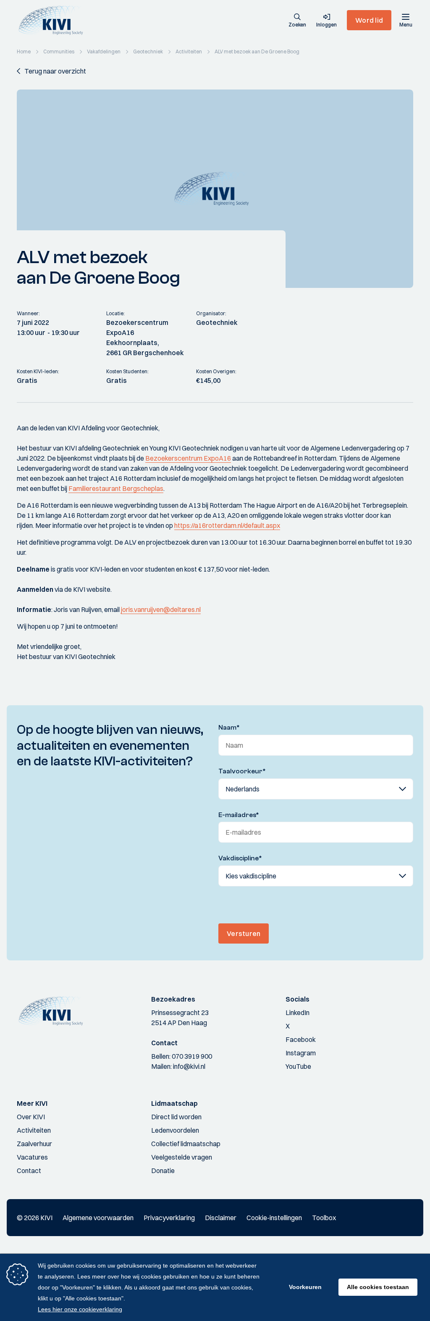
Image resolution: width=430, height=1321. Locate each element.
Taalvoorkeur (242, 771)
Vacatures (32, 1157)
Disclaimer (220, 1217)
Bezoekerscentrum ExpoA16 (188, 458)
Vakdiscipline (240, 858)
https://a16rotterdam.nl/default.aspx (227, 525)
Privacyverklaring (169, 1217)
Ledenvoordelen (175, 1130)
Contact (29, 1170)
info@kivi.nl (189, 1066)
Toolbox (324, 1217)
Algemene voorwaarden (98, 1217)
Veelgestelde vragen (181, 1157)
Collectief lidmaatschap (185, 1143)
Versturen (243, 933)
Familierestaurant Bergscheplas (115, 488)
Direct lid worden (176, 1117)
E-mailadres (238, 815)
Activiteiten (34, 1130)
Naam (229, 727)
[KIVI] (54, 20)
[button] (297, 21)
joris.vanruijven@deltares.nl (161, 609)
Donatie (163, 1170)
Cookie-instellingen (274, 1217)
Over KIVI (31, 1117)
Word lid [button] (369, 20)
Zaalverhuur (34, 1143)
